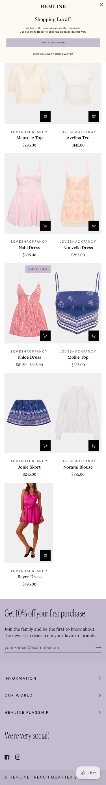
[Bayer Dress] (29, 523)
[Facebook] (7, 757)
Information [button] (21, 678)
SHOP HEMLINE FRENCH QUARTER (53, 54)
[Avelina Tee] (77, 84)
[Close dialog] (101, 4)
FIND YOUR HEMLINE (53, 42)
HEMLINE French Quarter (41, 777)
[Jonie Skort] (29, 413)
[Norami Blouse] (77, 413)
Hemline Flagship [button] (27, 712)
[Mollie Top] (77, 303)
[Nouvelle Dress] (77, 193)
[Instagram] (17, 757)
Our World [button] (19, 695)
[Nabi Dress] (29, 193)
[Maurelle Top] (29, 84)
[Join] (93, 647)
